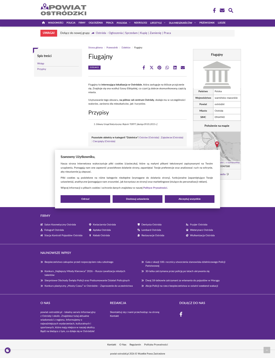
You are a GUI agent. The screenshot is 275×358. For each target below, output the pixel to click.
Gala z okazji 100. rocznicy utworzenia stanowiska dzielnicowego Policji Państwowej (185, 264)
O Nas (122, 344)
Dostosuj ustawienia (137, 199)
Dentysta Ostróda (151, 224)
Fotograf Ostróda (54, 230)
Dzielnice (126, 48)
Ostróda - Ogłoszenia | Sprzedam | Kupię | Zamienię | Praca (133, 33)
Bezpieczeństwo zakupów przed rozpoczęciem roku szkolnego (79, 262)
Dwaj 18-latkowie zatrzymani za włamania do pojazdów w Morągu (182, 280)
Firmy (82, 23)
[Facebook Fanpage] (213, 10)
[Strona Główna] (43, 23)
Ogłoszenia (96, 23)
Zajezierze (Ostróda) (172, 137)
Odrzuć (85, 199)
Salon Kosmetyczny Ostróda (60, 224)
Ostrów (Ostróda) (149, 137)
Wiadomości (55, 23)
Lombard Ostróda (151, 230)
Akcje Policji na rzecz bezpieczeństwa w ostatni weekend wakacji (181, 286)
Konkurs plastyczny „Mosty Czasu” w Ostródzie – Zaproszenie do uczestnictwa (89, 286)
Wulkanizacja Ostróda (202, 235)
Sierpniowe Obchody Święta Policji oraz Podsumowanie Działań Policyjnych (87, 280)
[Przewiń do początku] (267, 350)
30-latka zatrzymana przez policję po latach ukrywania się (177, 271)
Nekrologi (140, 23)
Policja (71, 23)
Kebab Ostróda (101, 235)
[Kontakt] (222, 10)
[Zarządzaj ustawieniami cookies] (8, 350)
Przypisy (41, 69)
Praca (109, 23)
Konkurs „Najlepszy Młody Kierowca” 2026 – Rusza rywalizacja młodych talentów (85, 273)
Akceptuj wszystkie (190, 199)
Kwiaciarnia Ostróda (104, 224)
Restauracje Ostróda (152, 235)
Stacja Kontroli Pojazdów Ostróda (63, 235)
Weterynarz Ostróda (201, 230)
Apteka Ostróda (102, 230)
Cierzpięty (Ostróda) (104, 141)
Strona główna (95, 48)
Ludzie (222, 23)
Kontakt (114, 316)
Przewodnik (207, 23)
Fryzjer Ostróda (198, 224)
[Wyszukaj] (231, 10)
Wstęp (40, 63)
